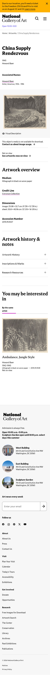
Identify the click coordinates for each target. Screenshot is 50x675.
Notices (5, 665)
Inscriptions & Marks (13, 263)
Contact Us (7, 549)
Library (5, 633)
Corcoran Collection (11, 193)
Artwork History (11, 254)
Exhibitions (7, 582)
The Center (7, 622)
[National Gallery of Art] (25, 416)
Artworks (13, 33)
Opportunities (8, 600)
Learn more (30, 9)
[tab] (9, 309)
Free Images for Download (14, 612)
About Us (6, 538)
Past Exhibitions (9, 643)
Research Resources (12, 272)
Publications (7, 648)
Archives (6, 638)
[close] (47, 3)
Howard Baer (8, 81)
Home (4, 33)
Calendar (6, 566)
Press (4, 543)
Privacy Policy (7, 669)
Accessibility (8, 577)
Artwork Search (9, 617)
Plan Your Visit (8, 561)
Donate (5, 594)
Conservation (8, 628)
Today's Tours (8, 571)
